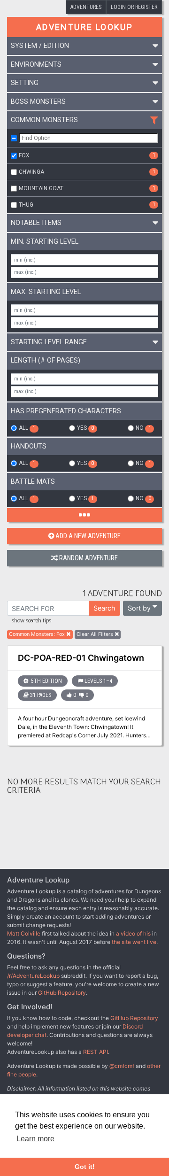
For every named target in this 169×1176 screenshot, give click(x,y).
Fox (87, 155)
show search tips (31, 621)
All (27, 428)
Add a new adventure (88, 536)
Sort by (139, 608)
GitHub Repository (62, 992)
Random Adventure (88, 558)
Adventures (85, 7)
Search (104, 608)
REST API (95, 1051)
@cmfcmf (121, 1065)
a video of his (133, 933)
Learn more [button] (35, 1139)
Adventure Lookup (84, 27)
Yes (85, 428)
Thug (87, 204)
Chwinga (87, 172)
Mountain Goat (87, 188)
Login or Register (134, 7)
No (143, 428)
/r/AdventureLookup (33, 975)
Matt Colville (23, 933)
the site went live (134, 941)
